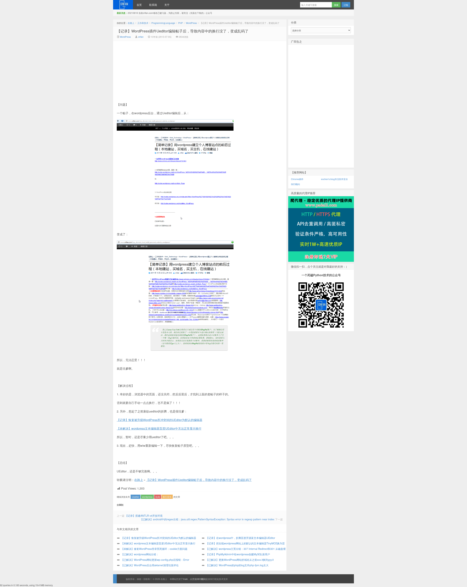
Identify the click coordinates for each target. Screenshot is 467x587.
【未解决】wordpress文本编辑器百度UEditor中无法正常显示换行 (159, 428)
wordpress (147, 496)
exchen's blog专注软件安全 (334, 179)
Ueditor (135, 496)
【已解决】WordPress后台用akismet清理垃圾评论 (150, 565)
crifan (141, 36)
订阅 (346, 4)
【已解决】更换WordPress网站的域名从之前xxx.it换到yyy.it (240, 559)
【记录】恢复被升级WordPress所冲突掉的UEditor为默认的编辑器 (159, 420)
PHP (180, 22)
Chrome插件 (297, 179)
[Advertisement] (169, 68)
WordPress (191, 22)
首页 (139, 5)
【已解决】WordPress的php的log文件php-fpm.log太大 (237, 565)
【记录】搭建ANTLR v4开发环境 (144, 515)
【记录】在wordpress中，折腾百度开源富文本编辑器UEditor (240, 538)
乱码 (157, 496)
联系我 (153, 5)
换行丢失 (167, 496)
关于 (166, 5)
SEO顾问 (295, 184)
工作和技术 (142, 22)
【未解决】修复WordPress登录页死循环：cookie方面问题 (154, 549)
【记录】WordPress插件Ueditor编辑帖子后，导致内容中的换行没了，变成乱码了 (182, 31)
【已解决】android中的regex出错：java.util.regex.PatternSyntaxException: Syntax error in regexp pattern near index (207, 519)
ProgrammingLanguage (163, 22)
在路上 (123, 4)
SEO (212, 578)
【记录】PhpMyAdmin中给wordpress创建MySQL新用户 (238, 554)
